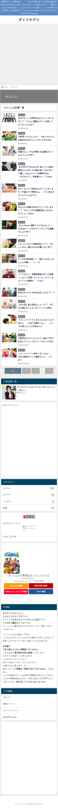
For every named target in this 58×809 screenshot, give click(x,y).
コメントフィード (11, 710)
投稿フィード (9, 704)
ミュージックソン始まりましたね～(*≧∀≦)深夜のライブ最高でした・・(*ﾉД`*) (35, 356)
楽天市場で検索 (40, 586)
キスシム (28, 488)
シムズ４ (28, 501)
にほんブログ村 (9, 536)
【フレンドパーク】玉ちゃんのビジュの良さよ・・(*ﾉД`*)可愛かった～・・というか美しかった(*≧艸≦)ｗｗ (35, 323)
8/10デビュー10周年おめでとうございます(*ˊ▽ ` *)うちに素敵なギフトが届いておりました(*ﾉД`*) (36, 121)
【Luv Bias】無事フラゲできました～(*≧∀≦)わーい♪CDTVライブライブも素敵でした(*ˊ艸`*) (36, 228)
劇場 (28, 508)
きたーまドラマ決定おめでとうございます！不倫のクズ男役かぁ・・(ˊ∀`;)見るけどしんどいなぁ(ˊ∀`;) (36, 192)
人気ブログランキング (12, 523)
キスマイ (28, 495)
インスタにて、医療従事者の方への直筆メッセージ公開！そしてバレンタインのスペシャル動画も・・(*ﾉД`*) (35, 277)
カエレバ (32, 578)
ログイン (7, 697)
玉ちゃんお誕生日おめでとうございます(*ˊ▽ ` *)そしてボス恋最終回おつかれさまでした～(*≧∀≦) (35, 210)
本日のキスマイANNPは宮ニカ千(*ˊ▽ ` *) (36, 292)
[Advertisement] (29, 54)
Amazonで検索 (16, 586)
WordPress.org (9, 717)
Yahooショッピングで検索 (16, 591)
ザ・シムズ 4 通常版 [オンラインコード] (28, 575)
